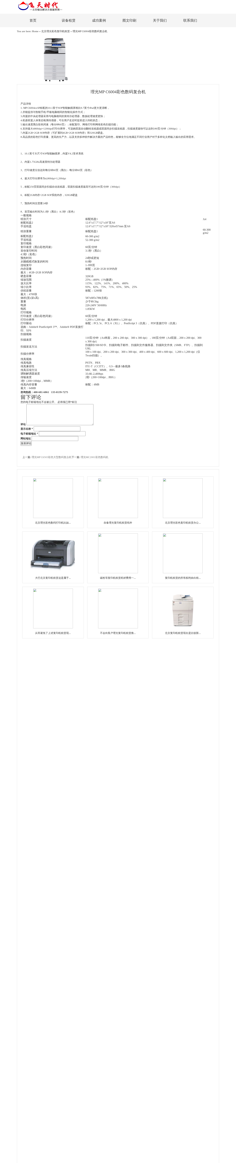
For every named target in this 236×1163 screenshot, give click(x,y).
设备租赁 (68, 20)
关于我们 (160, 20)
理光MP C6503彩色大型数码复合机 (52, 457)
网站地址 (26, 438)
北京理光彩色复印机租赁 (55, 31)
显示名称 (27, 428)
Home (35, 31)
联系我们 (190, 20)
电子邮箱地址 (29, 433)
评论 (23, 424)
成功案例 (99, 20)
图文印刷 (129, 20)
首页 (33, 20)
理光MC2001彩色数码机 (94, 457)
